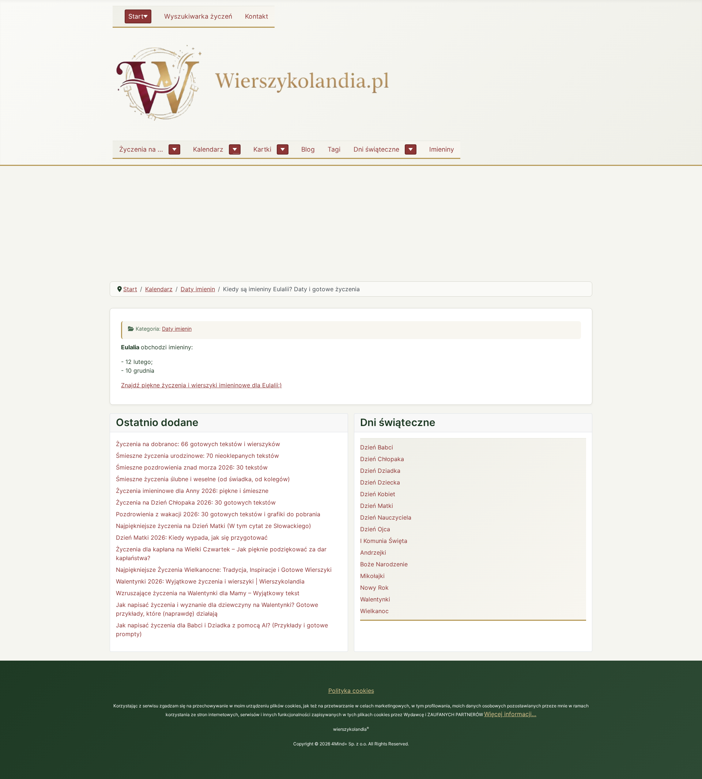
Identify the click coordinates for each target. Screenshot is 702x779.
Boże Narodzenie (384, 564)
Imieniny (441, 149)
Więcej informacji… (510, 714)
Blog (308, 149)
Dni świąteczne (376, 149)
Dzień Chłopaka (382, 459)
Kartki (262, 149)
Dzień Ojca (375, 529)
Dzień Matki (376, 505)
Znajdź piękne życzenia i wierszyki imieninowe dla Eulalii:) (201, 385)
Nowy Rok (374, 587)
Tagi (334, 149)
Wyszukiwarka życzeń (198, 16)
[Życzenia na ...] (174, 149)
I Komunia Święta (383, 540)
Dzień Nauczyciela (385, 517)
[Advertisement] (351, 221)
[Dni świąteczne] (410, 149)
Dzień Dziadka (380, 470)
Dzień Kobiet (377, 494)
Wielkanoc (374, 611)
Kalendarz (208, 149)
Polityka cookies (351, 690)
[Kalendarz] (235, 149)
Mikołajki (372, 576)
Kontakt (256, 16)
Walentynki (375, 599)
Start (135, 16)
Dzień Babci (376, 447)
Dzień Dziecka (380, 482)
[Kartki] (282, 149)
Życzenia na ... (141, 149)
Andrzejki (373, 552)
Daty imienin (177, 329)
